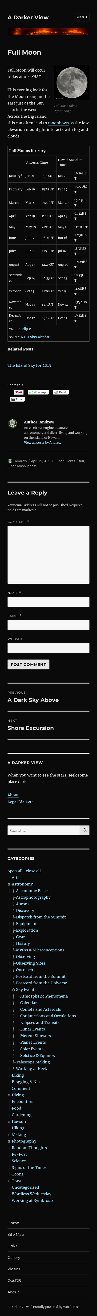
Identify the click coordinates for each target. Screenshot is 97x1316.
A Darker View (28, 17)
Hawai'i (19, 1121)
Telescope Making (33, 1062)
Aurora (22, 903)
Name (14, 593)
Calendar (28, 1002)
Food (16, 1108)
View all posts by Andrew (42, 443)
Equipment (26, 923)
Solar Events (32, 1048)
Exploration (27, 930)
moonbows (58, 123)
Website (16, 639)
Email (15, 616)
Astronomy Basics (32, 890)
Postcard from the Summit (41, 976)
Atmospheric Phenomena (44, 996)
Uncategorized (25, 1187)
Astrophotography (33, 897)
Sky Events (26, 989)
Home (13, 1223)
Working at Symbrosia (32, 1200)
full (81, 461)
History (23, 943)
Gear (20, 936)
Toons (18, 1174)
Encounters (22, 1101)
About (13, 795)
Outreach (24, 969)
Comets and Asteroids (40, 1009)
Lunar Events (65, 461)
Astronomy (22, 884)
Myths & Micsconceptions (40, 950)
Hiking (18, 1128)
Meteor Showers (35, 1035)
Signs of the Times (29, 1167)
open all (15, 871)
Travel (18, 1180)
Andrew (21, 461)
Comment (18, 522)
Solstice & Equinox (37, 1055)
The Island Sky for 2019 (29, 365)
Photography (24, 1141)
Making (19, 1134)
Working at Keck (31, 1068)
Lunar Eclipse (21, 329)
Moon (21, 466)
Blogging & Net (26, 1081)
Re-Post (19, 1154)
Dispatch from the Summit (41, 917)
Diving (18, 1095)
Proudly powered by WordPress (56, 1307)
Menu (82, 17)
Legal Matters (20, 801)
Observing (25, 956)
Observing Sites (30, 963)
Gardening (22, 1114)
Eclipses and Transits (40, 1022)
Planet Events (33, 1042)
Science (19, 1161)
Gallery (14, 1257)
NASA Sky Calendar (35, 337)
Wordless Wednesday (31, 1193)
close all (33, 871)
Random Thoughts (29, 1147)
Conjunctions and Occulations (48, 1016)
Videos (14, 1269)
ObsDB (14, 1280)
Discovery (25, 910)
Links (12, 1246)
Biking (18, 1075)
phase (32, 466)
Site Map (16, 1234)
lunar (12, 466)
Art (15, 877)
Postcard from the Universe (41, 983)
